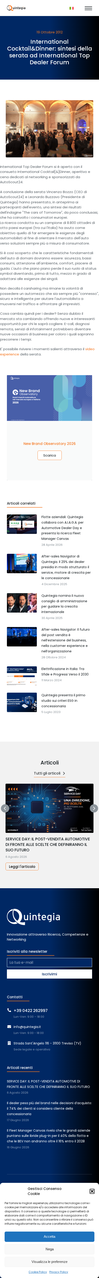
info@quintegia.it (27, 1027)
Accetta (49, 1236)
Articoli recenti (20, 1067)
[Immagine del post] (49, 808)
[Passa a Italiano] (71, 8)
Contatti (15, 997)
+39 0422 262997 (31, 1010)
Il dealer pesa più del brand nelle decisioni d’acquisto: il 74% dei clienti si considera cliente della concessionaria (49, 1108)
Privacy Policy (58, 1272)
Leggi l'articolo (22, 866)
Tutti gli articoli (47, 773)
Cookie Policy (38, 1272)
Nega (50, 1249)
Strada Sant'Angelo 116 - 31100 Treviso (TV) (47, 1043)
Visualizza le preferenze (49, 1262)
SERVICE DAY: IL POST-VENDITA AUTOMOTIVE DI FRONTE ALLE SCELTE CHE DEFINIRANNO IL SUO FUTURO (48, 845)
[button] (92, 1191)
